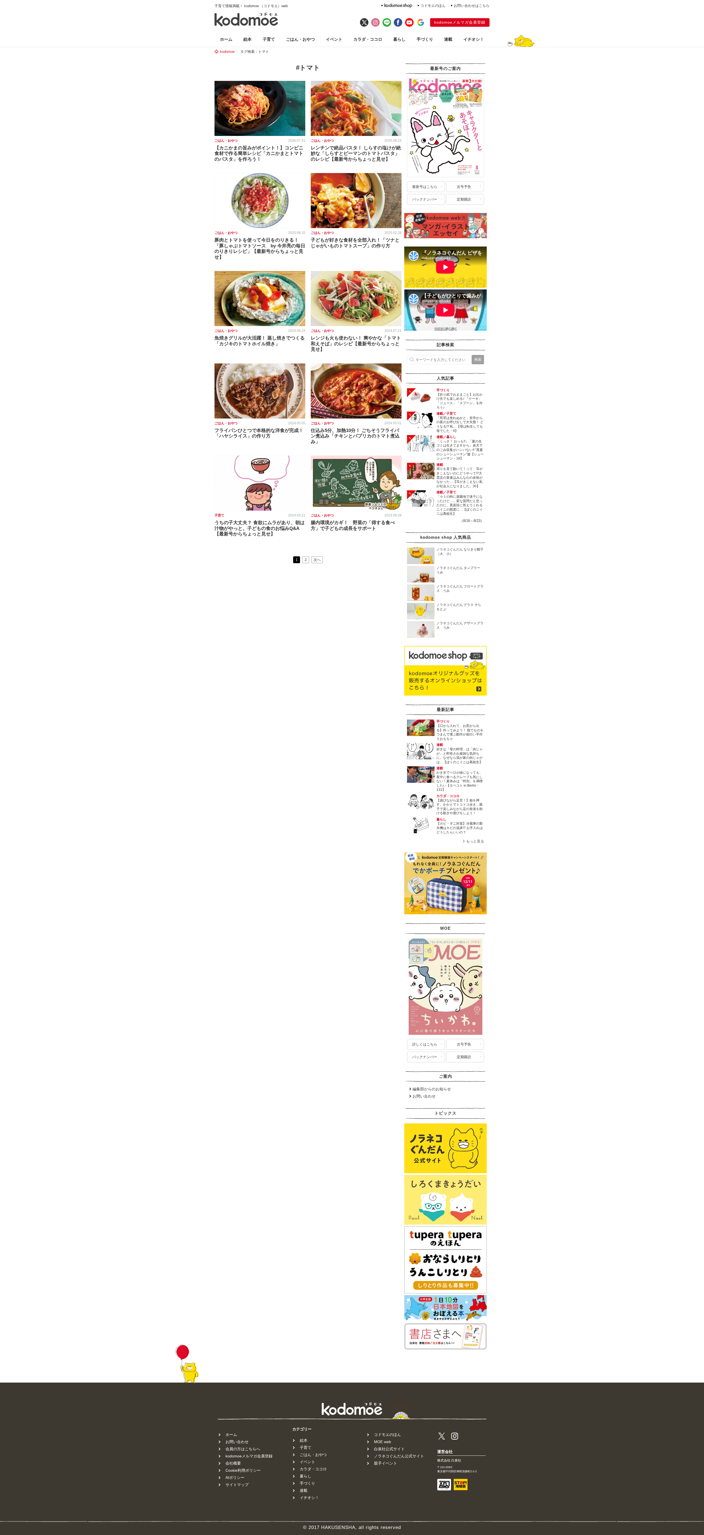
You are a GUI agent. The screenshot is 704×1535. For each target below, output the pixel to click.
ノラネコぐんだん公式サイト (399, 1456)
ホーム (226, 39)
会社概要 (233, 1463)
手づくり (425, 39)
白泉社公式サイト (389, 1449)
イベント (334, 39)
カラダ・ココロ (367, 39)
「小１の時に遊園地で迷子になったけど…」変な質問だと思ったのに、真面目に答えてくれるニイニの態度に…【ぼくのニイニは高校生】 (459, 505)
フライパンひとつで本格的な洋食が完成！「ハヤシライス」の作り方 (259, 433)
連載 (448, 39)
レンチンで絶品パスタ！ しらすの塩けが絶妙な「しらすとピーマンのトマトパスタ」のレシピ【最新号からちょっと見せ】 (356, 153)
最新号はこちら (424, 187)
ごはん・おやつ (300, 39)
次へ (317, 560)
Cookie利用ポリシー (243, 1470)
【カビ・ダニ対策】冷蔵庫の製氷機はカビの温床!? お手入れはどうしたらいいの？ (459, 828)
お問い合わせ (424, 1096)
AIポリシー (235, 1477)
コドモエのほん (433, 6)
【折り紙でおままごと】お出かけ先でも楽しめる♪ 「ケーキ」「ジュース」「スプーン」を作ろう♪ (459, 401)
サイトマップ (237, 1484)
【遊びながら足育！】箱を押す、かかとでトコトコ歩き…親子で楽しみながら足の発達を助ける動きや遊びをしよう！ (459, 806)
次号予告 (464, 187)
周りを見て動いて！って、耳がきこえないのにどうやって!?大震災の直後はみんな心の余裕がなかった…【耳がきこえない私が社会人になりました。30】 (459, 477)
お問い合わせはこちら (472, 6)
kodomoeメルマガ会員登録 (459, 22)
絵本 (247, 39)
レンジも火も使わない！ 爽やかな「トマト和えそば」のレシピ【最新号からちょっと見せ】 (356, 343)
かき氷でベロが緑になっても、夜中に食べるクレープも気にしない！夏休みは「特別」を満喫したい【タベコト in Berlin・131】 (459, 781)
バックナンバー (424, 199)
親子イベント (385, 1463)
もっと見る (475, 841)
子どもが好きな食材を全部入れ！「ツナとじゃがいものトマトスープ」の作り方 (355, 242)
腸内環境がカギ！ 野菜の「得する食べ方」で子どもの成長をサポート (353, 525)
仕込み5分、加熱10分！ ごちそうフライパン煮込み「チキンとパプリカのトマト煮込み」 (355, 436)
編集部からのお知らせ (432, 1089)
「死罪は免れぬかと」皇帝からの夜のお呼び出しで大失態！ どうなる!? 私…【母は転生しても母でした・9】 (459, 424)
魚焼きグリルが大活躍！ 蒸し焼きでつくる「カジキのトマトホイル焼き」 (260, 340)
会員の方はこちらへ (243, 1449)
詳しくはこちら (424, 1044)
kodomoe (227, 52)
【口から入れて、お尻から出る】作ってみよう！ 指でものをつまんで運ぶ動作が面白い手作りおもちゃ (459, 732)
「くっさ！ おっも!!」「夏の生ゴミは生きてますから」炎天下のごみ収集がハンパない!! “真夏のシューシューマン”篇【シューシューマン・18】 (460, 449)
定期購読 (464, 199)
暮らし (399, 39)
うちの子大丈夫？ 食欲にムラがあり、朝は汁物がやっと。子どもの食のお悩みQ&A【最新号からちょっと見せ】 (260, 528)
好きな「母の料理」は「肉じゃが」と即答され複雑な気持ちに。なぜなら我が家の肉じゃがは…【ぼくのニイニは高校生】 (459, 755)
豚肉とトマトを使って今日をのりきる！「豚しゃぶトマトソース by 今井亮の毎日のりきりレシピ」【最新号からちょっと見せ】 (260, 248)
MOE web (382, 1442)
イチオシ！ (473, 39)
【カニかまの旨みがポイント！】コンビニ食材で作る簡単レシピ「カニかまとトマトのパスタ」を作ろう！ (259, 153)
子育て (269, 39)
